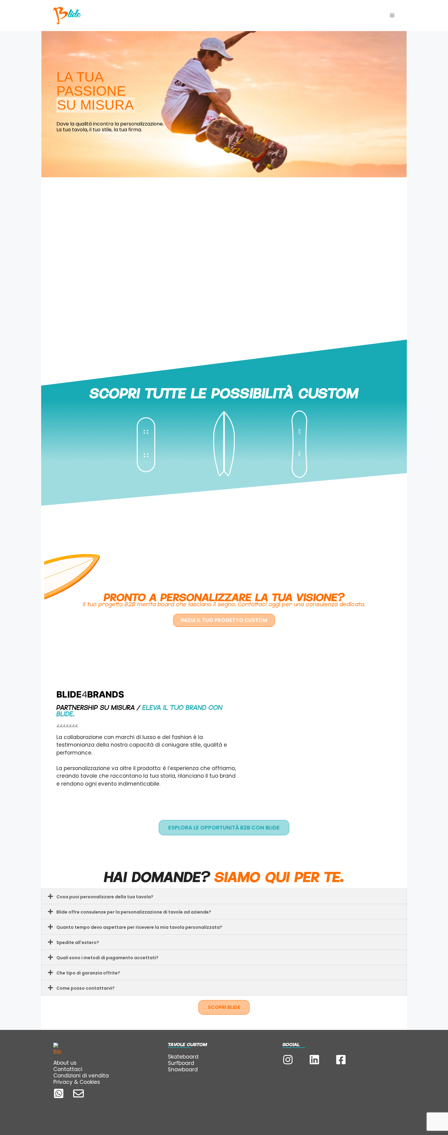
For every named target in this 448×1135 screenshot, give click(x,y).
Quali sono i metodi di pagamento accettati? (107, 958)
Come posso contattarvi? (85, 988)
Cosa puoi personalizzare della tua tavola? (104, 897)
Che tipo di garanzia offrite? (88, 973)
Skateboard (183, 1056)
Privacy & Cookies (76, 1082)
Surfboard (181, 1063)
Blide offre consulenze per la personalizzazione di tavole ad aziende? (133, 912)
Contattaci (67, 1069)
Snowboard (183, 1069)
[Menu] (392, 15)
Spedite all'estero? (77, 942)
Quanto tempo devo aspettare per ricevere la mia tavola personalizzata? (139, 927)
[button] (224, 896)
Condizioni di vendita (81, 1075)
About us (64, 1062)
